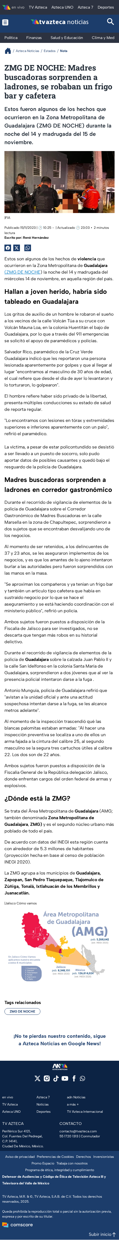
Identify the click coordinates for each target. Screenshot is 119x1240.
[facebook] (74, 1080)
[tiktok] (55, 1080)
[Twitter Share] (16, 248)
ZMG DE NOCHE (22, 1011)
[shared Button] (27, 248)
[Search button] (111, 22)
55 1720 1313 (69, 1136)
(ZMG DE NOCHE (22, 272)
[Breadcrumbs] (10, 50)
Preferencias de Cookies (55, 1157)
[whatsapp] (82, 1079)
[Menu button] (8, 22)
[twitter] (37, 1080)
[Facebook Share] (7, 248)
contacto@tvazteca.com (78, 1131)
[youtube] (64, 1080)
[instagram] (46, 1080)
